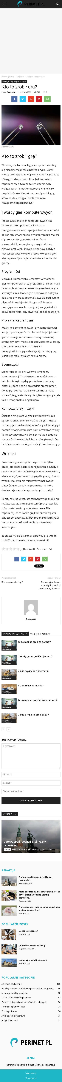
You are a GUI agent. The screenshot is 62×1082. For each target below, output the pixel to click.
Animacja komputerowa (13, 1015)
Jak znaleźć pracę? (28, 931)
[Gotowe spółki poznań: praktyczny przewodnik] (31, 836)
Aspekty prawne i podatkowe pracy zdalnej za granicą (28, 988)
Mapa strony (31, 1073)
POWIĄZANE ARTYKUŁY (15, 634)
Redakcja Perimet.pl (21, 849)
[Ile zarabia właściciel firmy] (9, 949)
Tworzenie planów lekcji (13, 1006)
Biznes (7, 849)
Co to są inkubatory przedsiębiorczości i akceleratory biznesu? (49, 585)
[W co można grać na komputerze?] (9, 703)
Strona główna (8, 76)
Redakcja (11, 92)
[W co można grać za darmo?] (9, 645)
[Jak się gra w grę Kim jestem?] (9, 660)
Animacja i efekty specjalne (15, 993)
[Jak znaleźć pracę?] (9, 934)
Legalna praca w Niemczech (33, 960)
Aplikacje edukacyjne (18, 81)
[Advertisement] (31, 41)
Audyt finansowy (10, 1020)
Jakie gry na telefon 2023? (33, 714)
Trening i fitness (9, 1011)
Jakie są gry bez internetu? (33, 671)
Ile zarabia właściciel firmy (32, 945)
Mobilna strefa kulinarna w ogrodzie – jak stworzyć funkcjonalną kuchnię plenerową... (39, 895)
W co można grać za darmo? (34, 641)
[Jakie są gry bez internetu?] (9, 674)
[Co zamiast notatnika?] (9, 689)
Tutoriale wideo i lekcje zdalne (16, 997)
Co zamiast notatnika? (31, 685)
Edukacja (5, 81)
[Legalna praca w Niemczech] (9, 963)
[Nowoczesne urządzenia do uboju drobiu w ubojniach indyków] (9, 911)
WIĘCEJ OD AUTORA (40, 634)
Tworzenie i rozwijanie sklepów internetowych (24, 1002)
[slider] (11, 549)
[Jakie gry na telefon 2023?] (9, 718)
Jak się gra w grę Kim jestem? (35, 656)
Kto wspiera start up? (12, 582)
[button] (58, 4)
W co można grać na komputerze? (37, 700)
